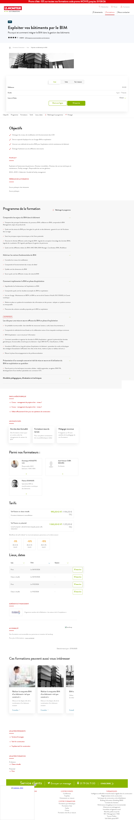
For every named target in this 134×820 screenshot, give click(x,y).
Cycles (67, 808)
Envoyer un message (61, 783)
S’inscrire (76, 103)
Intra (66, 82)
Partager (70, 115)
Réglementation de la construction (111, 796)
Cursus (67, 810)
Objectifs (6, 115)
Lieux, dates (39, 115)
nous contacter (29, 638)
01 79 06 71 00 (87, 783)
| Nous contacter (123, 12)
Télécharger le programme (55, 115)
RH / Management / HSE (112, 814)
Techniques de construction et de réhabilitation (112, 798)
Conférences (67, 794)
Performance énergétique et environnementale (112, 805)
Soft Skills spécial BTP (112, 818)
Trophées (67, 796)
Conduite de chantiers (111, 803)
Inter (54, 82)
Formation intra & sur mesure (67, 813)
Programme (14, 115)
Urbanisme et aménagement (111, 807)
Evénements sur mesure (67, 798)
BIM (10, 21)
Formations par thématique (67, 804)
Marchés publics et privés (111, 812)
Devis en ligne (57, 103)
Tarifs (31, 115)
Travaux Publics (111, 816)
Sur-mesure (78, 82)
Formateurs (23, 115)
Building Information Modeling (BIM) (111, 800)
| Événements (97, 12)
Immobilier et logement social (112, 809)
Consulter (15, 710)
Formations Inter (67, 806)
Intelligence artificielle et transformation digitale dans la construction (111, 794)
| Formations (109, 12)
